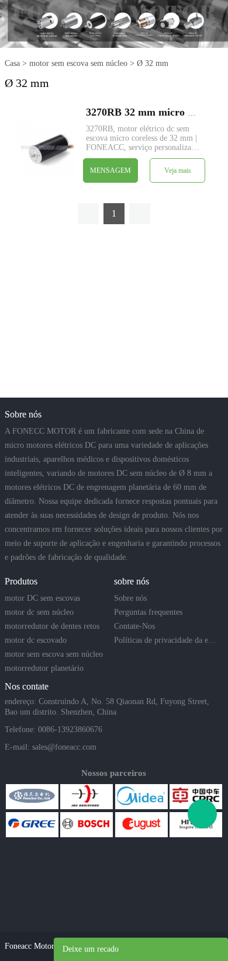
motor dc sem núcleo (39, 612)
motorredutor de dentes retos (52, 626)
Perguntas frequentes (148, 612)
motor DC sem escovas (42, 598)
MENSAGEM (110, 170)
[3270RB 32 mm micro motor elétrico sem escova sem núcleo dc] (44, 147)
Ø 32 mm (152, 63)
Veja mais (177, 170)
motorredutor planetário (44, 668)
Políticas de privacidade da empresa (167, 640)
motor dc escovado (36, 640)
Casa (12, 63)
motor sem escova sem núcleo (78, 63)
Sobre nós (130, 598)
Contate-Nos (134, 626)
